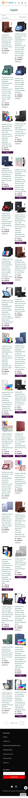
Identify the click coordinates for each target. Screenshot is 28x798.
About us (6, 762)
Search (5, 737)
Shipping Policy (7, 750)
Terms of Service (8, 754)
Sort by (4, 15)
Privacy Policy (7, 758)
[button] (25, 788)
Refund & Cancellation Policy (11, 745)
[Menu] (25, 2)
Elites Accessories (10, 791)
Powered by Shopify (21, 791)
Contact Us (6, 741)
